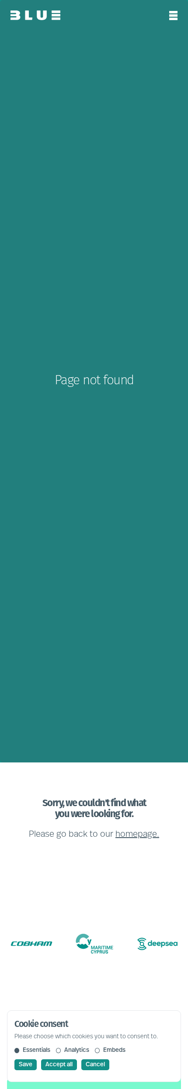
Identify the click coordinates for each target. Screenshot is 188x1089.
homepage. (137, 834)
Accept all (59, 1064)
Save (25, 1064)
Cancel (95, 1064)
